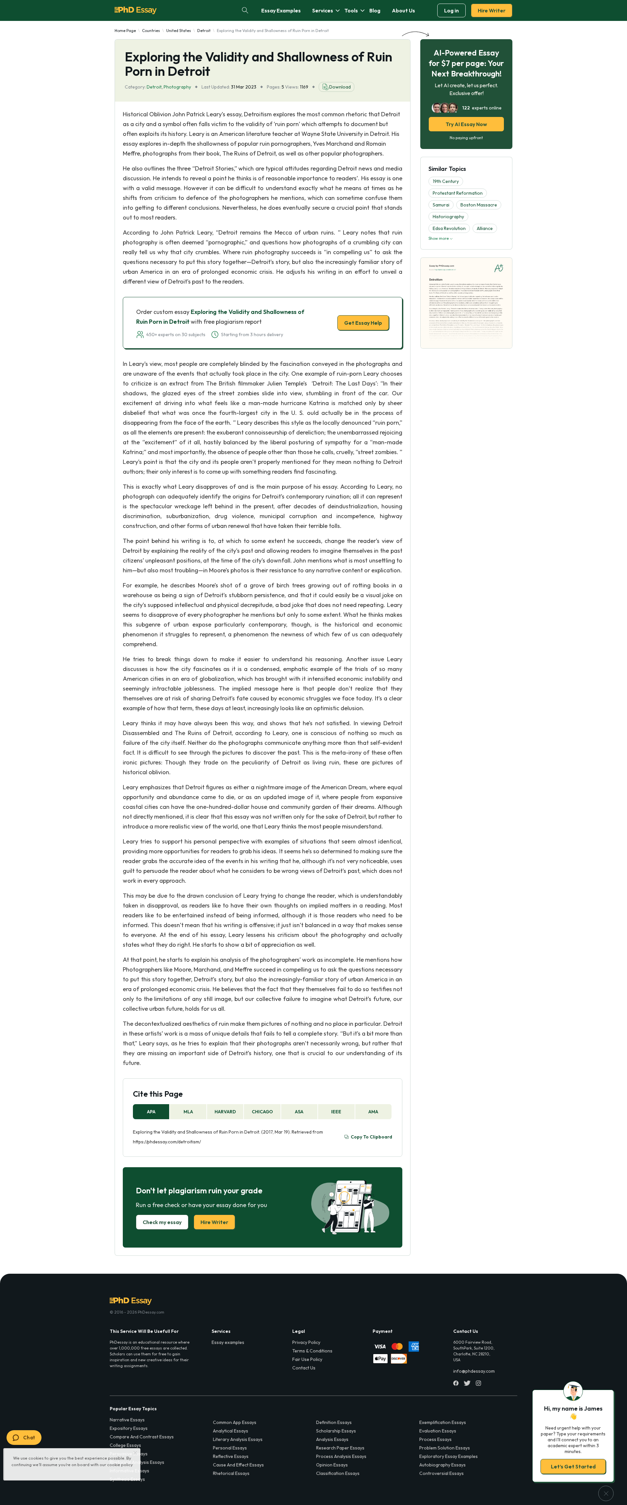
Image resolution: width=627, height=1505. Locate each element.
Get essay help (219, 798)
